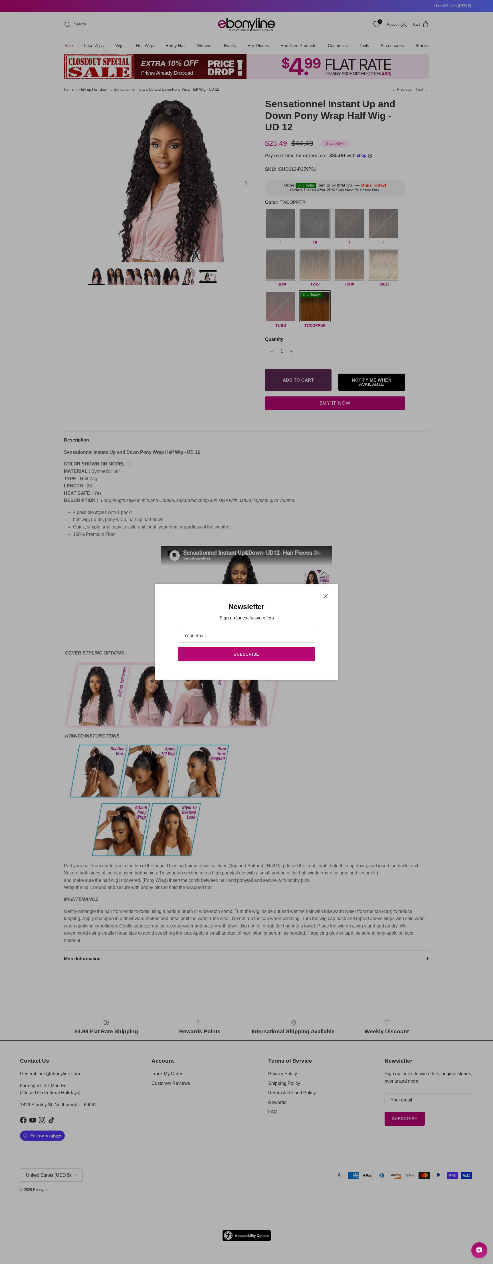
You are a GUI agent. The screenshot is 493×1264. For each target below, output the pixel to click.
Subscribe (246, 654)
